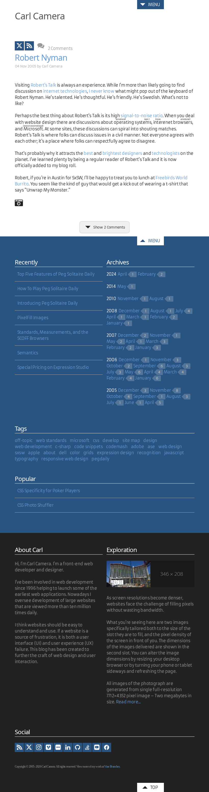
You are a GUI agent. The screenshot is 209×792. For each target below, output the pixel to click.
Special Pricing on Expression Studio (53, 367)
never (97, 91)
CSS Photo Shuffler (35, 505)
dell (62, 452)
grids (88, 452)
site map (131, 440)
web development (33, 446)
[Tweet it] (19, 45)
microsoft (79, 440)
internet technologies (65, 91)
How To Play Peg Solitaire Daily (47, 288)
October (115, 365)
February (147, 274)
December (129, 310)
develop (110, 440)
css (96, 440)
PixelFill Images (32, 317)
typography (26, 458)
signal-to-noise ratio (142, 115)
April (122, 274)
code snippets (88, 446)
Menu (154, 4)
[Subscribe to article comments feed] (29, 45)
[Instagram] (38, 747)
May (121, 286)
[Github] (77, 747)
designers (132, 153)
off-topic (24, 440)
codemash (116, 446)
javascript (174, 452)
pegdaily (100, 458)
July (179, 310)
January (115, 323)
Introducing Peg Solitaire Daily (47, 303)
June (129, 402)
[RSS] (19, 747)
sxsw (20, 452)
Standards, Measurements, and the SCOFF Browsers (52, 335)
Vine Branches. (112, 766)
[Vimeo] (48, 747)
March (132, 316)
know (109, 91)
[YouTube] (96, 747)
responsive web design (64, 458)
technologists (166, 153)
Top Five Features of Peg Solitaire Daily (55, 274)
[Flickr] (58, 747)
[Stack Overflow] (87, 747)
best (88, 153)
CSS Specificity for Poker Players (48, 490)
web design (170, 446)
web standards (51, 440)
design (150, 440)
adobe (137, 446)
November (128, 298)
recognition (149, 452)
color (75, 452)
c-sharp (63, 446)
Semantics (27, 352)
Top (154, 787)
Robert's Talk (43, 85)
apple (34, 452)
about (49, 452)
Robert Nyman (41, 57)
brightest (112, 153)
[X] (29, 747)
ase (151, 446)
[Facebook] (106, 747)
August (156, 298)
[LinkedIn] (67, 747)
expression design (115, 452)
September (144, 365)
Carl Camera (40, 16)
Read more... (128, 701)
